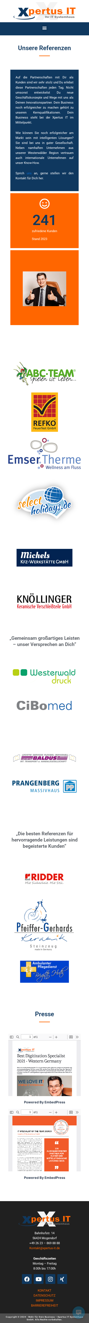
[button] (44, 27)
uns (29, 173)
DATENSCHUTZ (44, 1295)
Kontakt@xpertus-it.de (44, 1248)
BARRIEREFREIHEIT (44, 1305)
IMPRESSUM (44, 1300)
